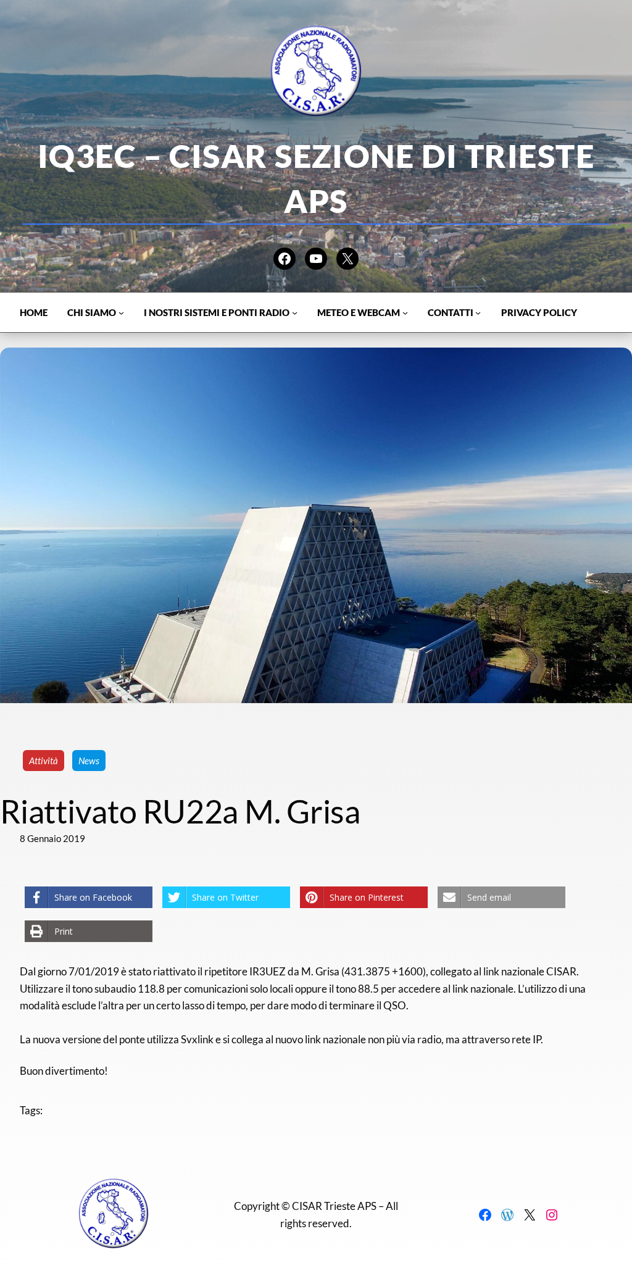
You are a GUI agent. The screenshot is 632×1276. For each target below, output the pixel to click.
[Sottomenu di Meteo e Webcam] (405, 312)
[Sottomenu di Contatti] (478, 312)
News (88, 760)
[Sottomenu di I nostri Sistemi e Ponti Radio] (294, 312)
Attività (43, 760)
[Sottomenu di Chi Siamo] (121, 312)
